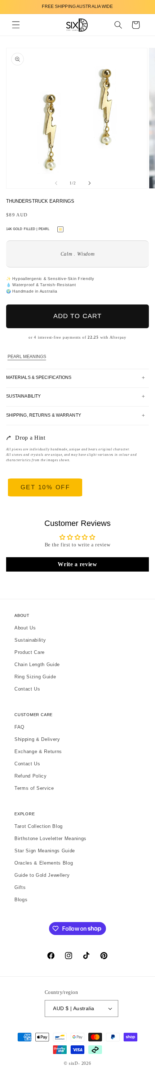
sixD (73, 1063)
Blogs (20, 899)
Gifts (20, 887)
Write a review (77, 564)
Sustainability (30, 640)
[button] (16, 25)
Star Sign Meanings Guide (44, 850)
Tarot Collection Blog (38, 826)
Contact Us (27, 689)
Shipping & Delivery (37, 739)
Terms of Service (34, 788)
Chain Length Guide (37, 664)
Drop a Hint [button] (30, 438)
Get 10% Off (45, 487)
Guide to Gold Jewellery (42, 875)
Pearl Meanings (27, 356)
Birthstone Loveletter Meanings (50, 838)
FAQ (19, 727)
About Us (25, 628)
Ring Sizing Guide (35, 676)
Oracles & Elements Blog (43, 863)
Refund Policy (30, 776)
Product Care (29, 652)
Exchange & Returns (38, 751)
